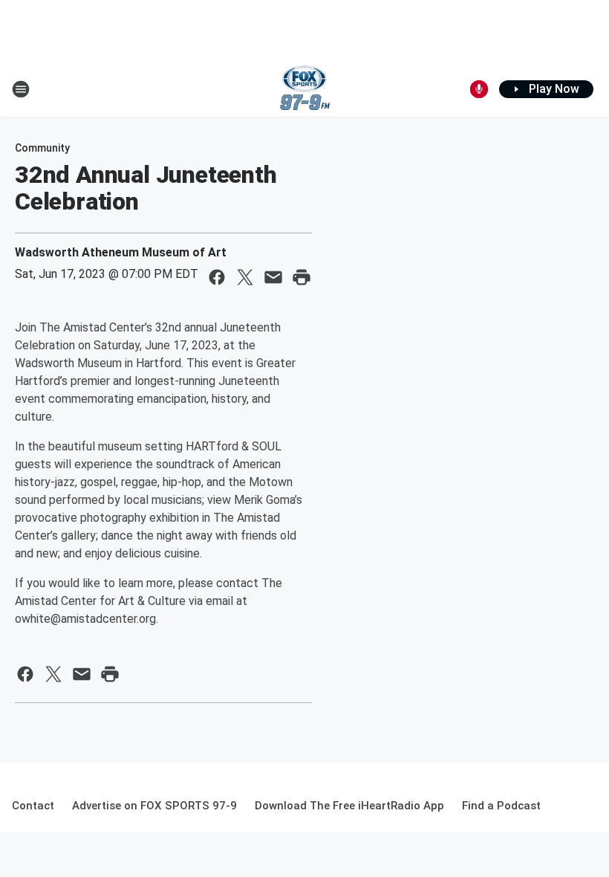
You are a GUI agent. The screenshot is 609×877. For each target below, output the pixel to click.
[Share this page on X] (245, 277)
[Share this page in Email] (273, 277)
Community (42, 148)
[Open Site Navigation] (21, 89)
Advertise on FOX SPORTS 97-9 (154, 805)
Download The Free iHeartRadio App (349, 805)
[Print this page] (301, 277)
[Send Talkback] (479, 89)
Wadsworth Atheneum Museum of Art (121, 252)
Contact (33, 805)
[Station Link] (305, 89)
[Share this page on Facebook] (216, 277)
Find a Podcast (501, 805)
